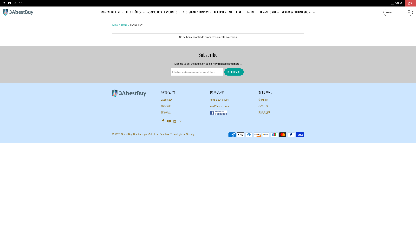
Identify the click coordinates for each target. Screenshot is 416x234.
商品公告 (263, 106)
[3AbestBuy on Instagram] (15, 3)
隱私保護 (166, 106)
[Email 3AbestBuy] (20, 3)
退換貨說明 (264, 112)
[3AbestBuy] (18, 12)
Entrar (398, 3)
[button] (112, 12)
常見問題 (263, 99)
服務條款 (166, 112)
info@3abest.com (219, 106)
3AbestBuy (166, 99)
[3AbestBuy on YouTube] (9, 3)
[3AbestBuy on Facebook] (4, 3)
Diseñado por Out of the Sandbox (151, 134)
